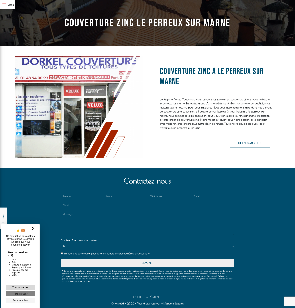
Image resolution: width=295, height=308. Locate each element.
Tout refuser (20, 293)
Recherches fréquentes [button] (147, 296)
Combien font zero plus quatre (78, 240)
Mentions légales (173, 303)
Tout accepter (20, 287)
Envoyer (147, 262)
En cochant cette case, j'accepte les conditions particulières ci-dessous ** (107, 253)
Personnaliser (20, 300)
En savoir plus (252, 143)
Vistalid (119, 303)
